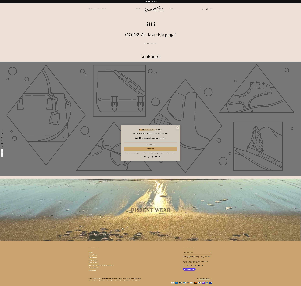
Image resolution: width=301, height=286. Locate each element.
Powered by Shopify (93, 280)
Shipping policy (126, 280)
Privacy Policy (93, 255)
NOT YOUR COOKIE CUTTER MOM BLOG (101, 265)
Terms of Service (93, 262)
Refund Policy (93, 257)
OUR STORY (92, 270)
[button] (203, 9)
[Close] (177, 128)
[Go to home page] (154, 9)
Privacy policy (110, 280)
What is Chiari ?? (93, 268)
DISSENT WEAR (96, 278)
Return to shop (150, 43)
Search (91, 252)
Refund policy (102, 280)
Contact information (136, 280)
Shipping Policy (93, 260)
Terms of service (118, 280)
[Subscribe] (211, 252)
